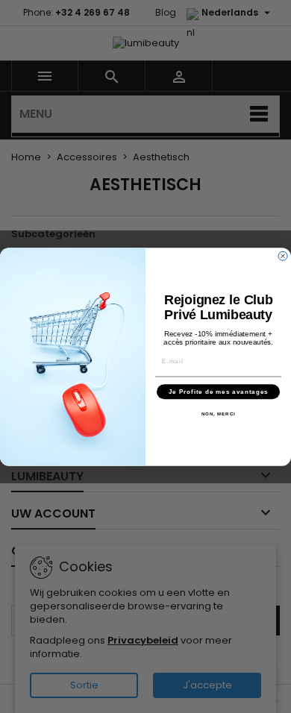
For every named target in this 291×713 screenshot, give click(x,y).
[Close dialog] (282, 255)
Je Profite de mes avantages (219, 391)
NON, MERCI (218, 413)
